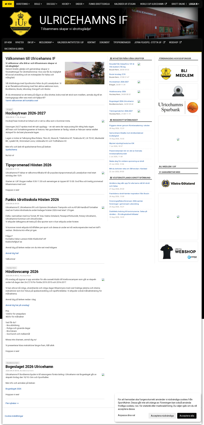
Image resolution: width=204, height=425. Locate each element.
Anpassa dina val (126, 415)
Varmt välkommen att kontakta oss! (22, 100)
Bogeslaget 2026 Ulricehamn (29, 367)
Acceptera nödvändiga (162, 415)
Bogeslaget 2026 (13, 389)
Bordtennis (22, 4)
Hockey (65, 4)
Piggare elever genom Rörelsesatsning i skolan (129, 126)
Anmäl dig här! (12, 253)
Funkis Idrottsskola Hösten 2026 (32, 200)
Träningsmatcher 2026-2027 (121, 111)
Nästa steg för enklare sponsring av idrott (126, 161)
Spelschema (11, 149)
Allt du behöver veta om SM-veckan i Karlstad (128, 169)
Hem (9, 4)
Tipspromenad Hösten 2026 (28, 165)
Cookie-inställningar (14, 416)
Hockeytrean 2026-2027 (26, 113)
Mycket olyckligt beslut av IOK (121, 143)
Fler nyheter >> (12, 403)
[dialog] (158, 407)
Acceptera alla (187, 415)
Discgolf (51, 4)
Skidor (79, 4)
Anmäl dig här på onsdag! (17, 305)
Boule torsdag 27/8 (117, 74)
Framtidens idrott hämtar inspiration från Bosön (129, 194)
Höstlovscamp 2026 (22, 272)
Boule (37, 4)
